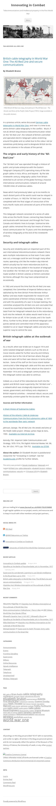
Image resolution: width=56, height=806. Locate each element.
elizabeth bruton (38, 468)
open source (16, 706)
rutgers (31, 710)
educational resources (32, 696)
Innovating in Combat (28, 5)
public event (12, 708)
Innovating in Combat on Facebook (19, 541)
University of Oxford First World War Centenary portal (30, 548)
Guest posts (7, 657)
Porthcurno (46, 705)
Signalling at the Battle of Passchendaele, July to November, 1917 (28, 566)
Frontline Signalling (10, 654)
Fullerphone (23, 702)
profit (5, 708)
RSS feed (9, 529)
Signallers (27, 712)
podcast (30, 706)
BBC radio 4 (7, 694)
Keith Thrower (15, 703)
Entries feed (7, 779)
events (41, 698)
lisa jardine (40, 704)
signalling (36, 712)
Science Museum (42, 710)
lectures (33, 704)
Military (6, 660)
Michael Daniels (9, 629)
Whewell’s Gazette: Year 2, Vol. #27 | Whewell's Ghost (23, 616)
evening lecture (32, 699)
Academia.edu (9, 459)
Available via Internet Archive (21, 434)
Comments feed (9, 782)
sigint (20, 712)
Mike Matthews (9, 622)
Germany (31, 702)
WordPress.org (9, 785)
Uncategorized (8, 675)
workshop (18, 717)
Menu (28, 20)
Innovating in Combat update (14, 563)
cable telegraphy (25, 468)
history (5, 704)
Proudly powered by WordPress (14, 801)
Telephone (7, 672)
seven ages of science (10, 712)
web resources (40, 714)
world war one (16, 719)
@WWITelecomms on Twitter (17, 535)
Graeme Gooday (42, 701)
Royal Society (24, 710)
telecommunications (25, 714)
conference (8, 696)
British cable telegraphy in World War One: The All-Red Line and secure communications (25, 61)
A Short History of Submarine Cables (19, 409)
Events (5, 650)
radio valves (34, 707)
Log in (5, 776)
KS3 (24, 704)
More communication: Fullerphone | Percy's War (22, 610)
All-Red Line (13, 468)
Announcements (9, 647)
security (20, 471)
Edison (22, 696)
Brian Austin (17, 694)
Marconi (7, 705)
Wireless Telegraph (10, 678)
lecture (28, 704)
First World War (11, 701)
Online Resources (10, 663)
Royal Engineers (11, 710)
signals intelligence (9, 714)
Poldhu (37, 705)
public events (23, 708)
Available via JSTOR (40, 446)
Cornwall (17, 696)
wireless (8, 716)
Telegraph (41, 465)
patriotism (24, 706)
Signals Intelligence (29, 465)
